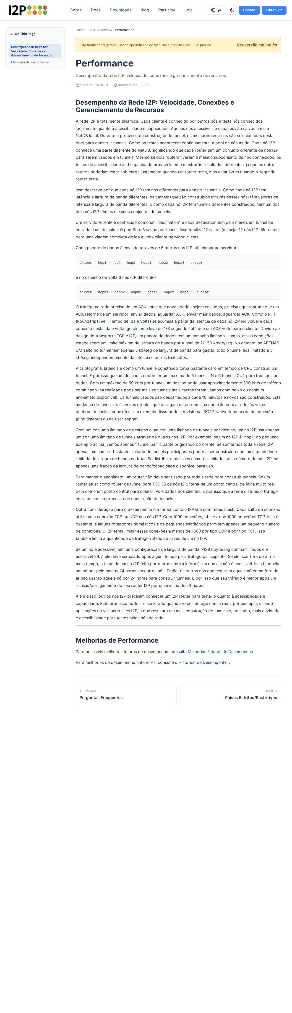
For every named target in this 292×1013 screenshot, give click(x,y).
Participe (166, 10)
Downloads (120, 10)
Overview (105, 30)
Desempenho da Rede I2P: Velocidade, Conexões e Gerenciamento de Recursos (31, 51)
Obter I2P (274, 10)
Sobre (76, 10)
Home (80, 30)
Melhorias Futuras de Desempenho (220, 651)
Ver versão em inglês (257, 44)
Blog (145, 10)
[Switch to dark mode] (232, 10)
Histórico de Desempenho (203, 662)
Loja (189, 10)
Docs (96, 10)
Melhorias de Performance (30, 62)
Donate (249, 10)
